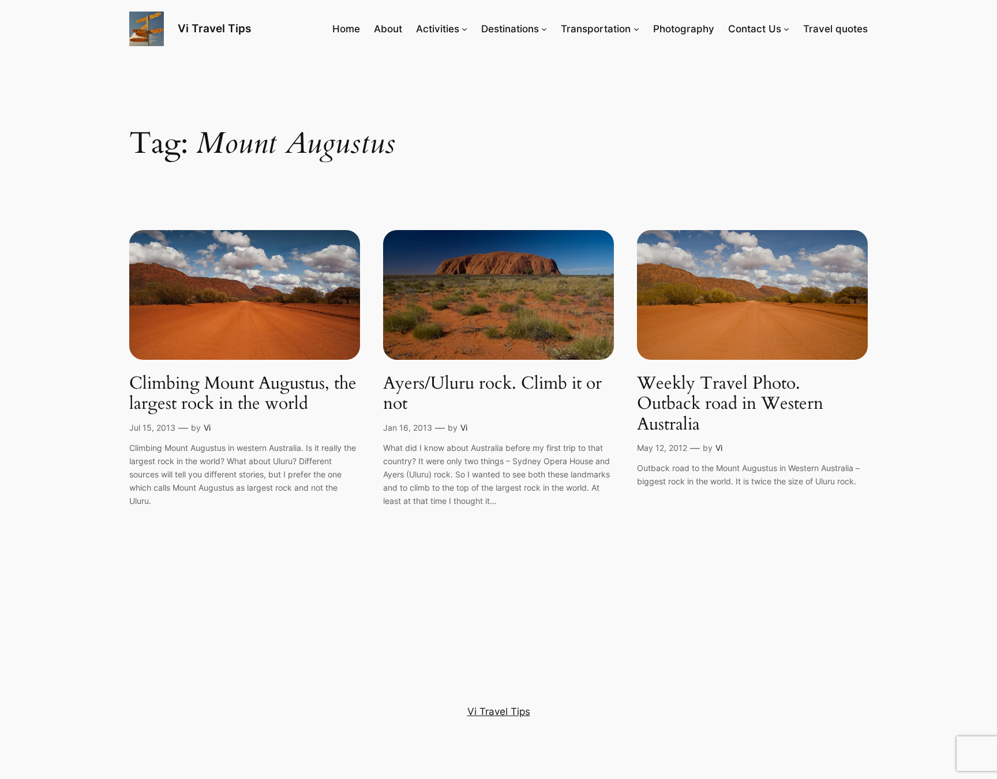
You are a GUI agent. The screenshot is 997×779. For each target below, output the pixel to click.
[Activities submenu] (464, 29)
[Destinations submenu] (544, 29)
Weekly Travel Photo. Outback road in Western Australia (730, 404)
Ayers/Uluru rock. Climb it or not (492, 394)
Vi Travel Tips (214, 28)
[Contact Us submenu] (786, 29)
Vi (207, 427)
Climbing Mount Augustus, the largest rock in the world (243, 394)
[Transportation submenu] (636, 29)
